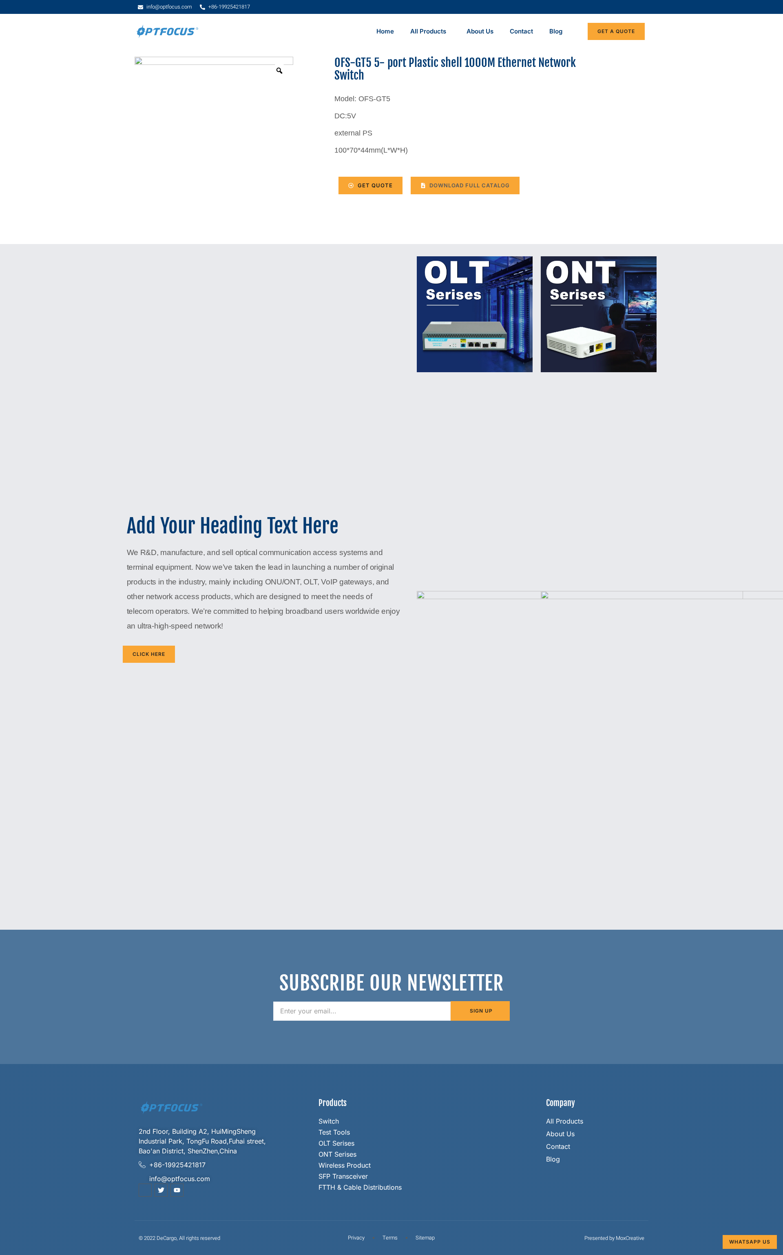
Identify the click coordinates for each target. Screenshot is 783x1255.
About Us (480, 31)
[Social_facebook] (145, 1190)
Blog (555, 31)
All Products (428, 31)
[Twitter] (161, 1190)
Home (385, 31)
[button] (465, 186)
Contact (521, 31)
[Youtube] (177, 1190)
